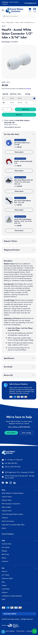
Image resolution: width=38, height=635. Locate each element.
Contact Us (5, 561)
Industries (4, 592)
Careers (4, 585)
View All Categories (8, 534)
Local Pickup (5, 589)
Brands (4, 528)
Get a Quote (5, 547)
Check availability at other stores (12, 127)
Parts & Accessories (8, 521)
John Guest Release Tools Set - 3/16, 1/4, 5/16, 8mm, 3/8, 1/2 (23, 182)
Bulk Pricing (5, 554)
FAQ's (3, 599)
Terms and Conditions (8, 631)
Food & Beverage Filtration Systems (12, 514)
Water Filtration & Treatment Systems (13, 493)
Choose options (19, 152)
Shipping (4, 551)
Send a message (26, 433)
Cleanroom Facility (7, 578)
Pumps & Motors (7, 497)
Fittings (17, 22)
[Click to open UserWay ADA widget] (3, 632)
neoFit (3, 26)
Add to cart (25, 109)
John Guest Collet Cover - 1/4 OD (22, 144)
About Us (4, 571)
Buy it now (19, 115)
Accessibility (30, 631)
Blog (3, 582)
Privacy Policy (20, 631)
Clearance (5, 518)
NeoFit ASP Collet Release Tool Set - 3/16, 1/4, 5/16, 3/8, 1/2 (23, 221)
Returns (4, 558)
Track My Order (6, 544)
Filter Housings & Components (11, 504)
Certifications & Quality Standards (12, 596)
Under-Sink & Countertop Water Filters (13, 525)
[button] (29, 10)
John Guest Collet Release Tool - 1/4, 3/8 (22, 202)
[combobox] (19, 16)
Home (3, 22)
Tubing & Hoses (6, 511)
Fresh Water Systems (13, 619)
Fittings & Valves (10, 22)
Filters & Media (6, 507)
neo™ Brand (5, 575)
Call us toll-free (11, 433)
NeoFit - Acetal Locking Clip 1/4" (23, 162)
